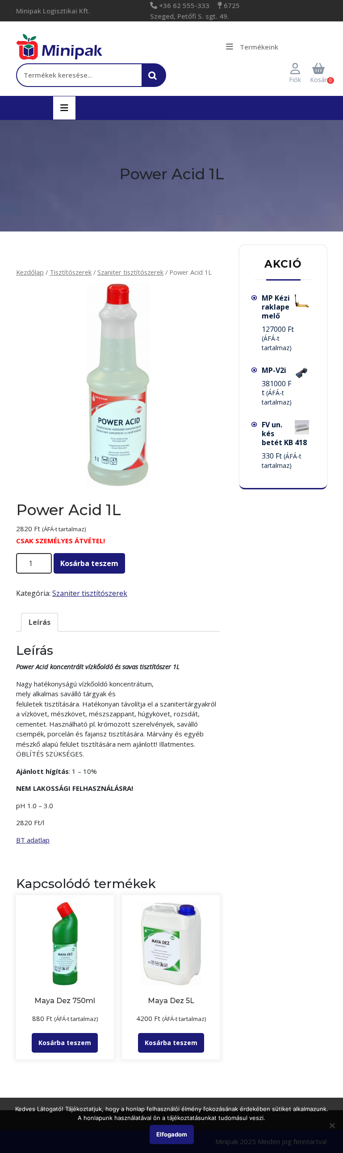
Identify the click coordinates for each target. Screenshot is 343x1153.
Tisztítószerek (71, 272)
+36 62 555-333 (183, 5)
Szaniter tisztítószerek (130, 272)
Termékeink (259, 46)
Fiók (295, 79)
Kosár (318, 79)
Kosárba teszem (89, 563)
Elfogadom (171, 1134)
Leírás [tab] (39, 622)
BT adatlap (33, 839)
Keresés (155, 80)
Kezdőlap (30, 272)
